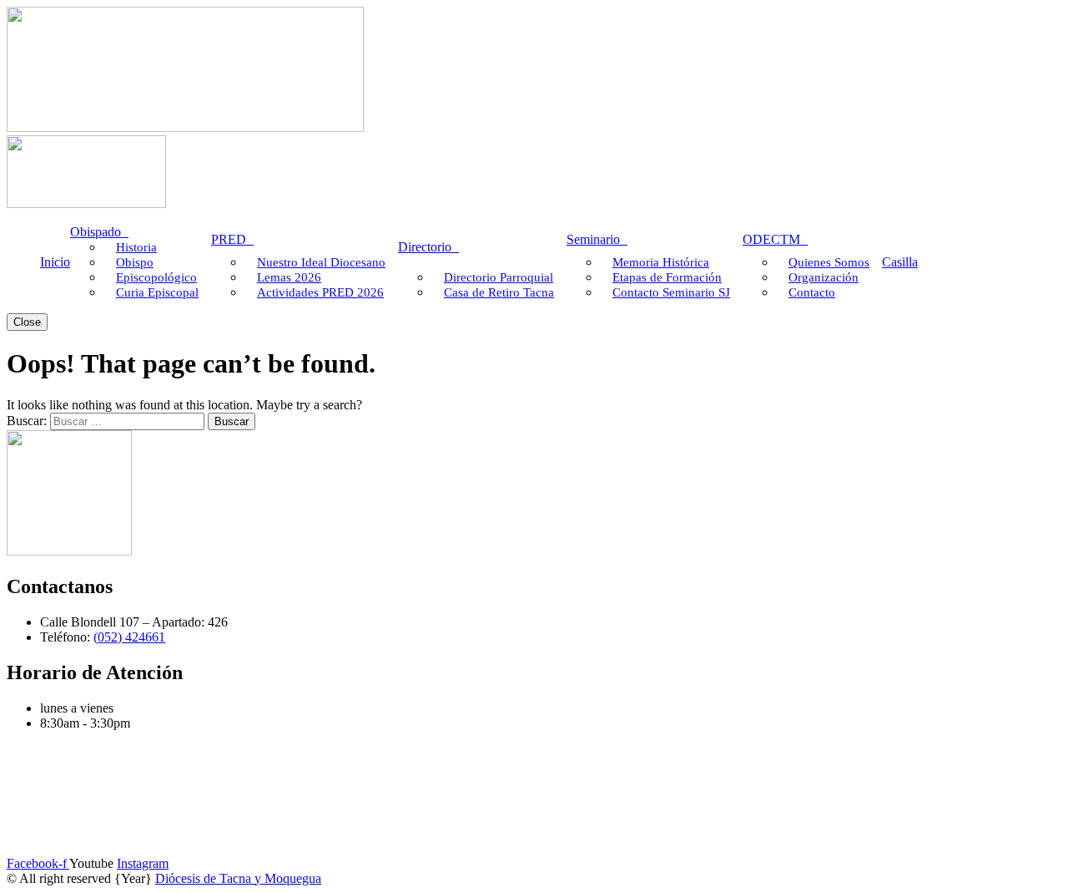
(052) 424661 (129, 637)
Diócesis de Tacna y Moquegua (238, 878)
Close (27, 322)
